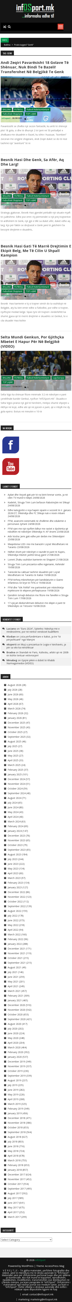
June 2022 (13, 920)
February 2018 (15, 1165)
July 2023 (12, 859)
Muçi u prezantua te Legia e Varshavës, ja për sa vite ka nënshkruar (36, 646)
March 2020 (14, 1047)
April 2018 (13, 1155)
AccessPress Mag (54, 1266)
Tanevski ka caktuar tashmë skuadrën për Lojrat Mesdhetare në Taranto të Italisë (34, 573)
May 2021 (13, 981)
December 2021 (16, 948)
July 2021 (12, 972)
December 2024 (16, 779)
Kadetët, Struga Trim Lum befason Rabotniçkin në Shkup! (39, 502)
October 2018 (15, 1127)
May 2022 (13, 925)
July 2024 (12, 802)
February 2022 (15, 939)
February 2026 (15, 713)
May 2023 (13, 868)
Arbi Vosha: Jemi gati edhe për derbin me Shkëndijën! (36, 536)
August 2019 (14, 1080)
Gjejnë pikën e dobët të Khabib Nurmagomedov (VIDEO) (31, 662)
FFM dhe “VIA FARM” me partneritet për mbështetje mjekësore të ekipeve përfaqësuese (36, 589)
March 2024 (14, 821)
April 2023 (13, 873)
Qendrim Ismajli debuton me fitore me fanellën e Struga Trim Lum (38, 597)
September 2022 (17, 906)
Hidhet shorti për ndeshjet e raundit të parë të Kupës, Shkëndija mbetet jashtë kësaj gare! (36, 553)
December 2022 (16, 892)
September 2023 (17, 849)
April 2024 (13, 816)
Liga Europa (58, 377)
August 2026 (14, 685)
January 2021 (15, 1000)
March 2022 (14, 934)
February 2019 (15, 1108)
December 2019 (16, 1061)
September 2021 (17, 962)
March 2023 (14, 878)
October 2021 (15, 958)
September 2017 (17, 1188)
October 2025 (15, 732)
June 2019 (13, 1089)
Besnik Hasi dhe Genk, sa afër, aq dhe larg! (32, 162)
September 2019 (17, 1075)
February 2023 (15, 882)
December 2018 (16, 1118)
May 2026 (13, 699)
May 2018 (13, 1151)
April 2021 (13, 986)
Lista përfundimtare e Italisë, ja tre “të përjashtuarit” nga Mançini (34, 638)
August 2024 (14, 798)
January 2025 (15, 774)
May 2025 (13, 755)
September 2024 (17, 793)
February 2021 (15, 995)
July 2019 (12, 1085)
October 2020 (15, 1014)
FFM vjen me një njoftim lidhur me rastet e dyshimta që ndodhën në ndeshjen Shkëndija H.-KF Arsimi (38, 530)
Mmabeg (12, 660)
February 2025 (15, 769)
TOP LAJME (31, 113)
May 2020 (13, 1038)
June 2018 (13, 1146)
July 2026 (12, 689)
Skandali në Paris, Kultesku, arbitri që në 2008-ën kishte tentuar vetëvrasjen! (38, 654)
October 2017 (15, 1184)
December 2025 (16, 722)
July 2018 (12, 1141)
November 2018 (16, 1122)
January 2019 (15, 1113)
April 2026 (13, 703)
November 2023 (16, 840)
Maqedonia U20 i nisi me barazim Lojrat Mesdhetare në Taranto (38, 545)
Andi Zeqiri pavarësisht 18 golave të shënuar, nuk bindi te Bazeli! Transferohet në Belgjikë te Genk (35, 67)
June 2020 (13, 1033)
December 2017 (16, 1174)
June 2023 (13, 863)
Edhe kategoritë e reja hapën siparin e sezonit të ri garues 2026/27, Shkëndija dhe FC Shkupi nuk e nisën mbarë (39, 512)
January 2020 (15, 1056)
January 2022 (15, 943)
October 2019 (15, 1071)
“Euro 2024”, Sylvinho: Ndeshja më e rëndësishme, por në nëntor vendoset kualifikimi (33, 630)
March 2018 (14, 1160)
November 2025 (16, 727)
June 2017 (13, 1202)
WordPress (28, 1266)
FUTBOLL (18, 109)
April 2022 (13, 929)
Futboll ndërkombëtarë (38, 109)
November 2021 (16, 953)
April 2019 (13, 1099)
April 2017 (13, 1212)
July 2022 (12, 915)
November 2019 (16, 1066)
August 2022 (14, 910)
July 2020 (12, 1028)
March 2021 (14, 991)
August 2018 (14, 1136)
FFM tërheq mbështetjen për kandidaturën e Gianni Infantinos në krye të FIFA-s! (35, 581)
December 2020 (16, 1005)
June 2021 (13, 976)
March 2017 (14, 1216)
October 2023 (15, 845)
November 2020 (16, 1009)
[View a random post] (4, 27)
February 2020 (15, 1052)
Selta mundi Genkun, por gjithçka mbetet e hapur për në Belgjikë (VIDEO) (32, 341)
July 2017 (12, 1198)
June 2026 (13, 694)
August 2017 (14, 1193)
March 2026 (14, 708)
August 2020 (14, 1023)
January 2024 (15, 830)
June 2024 (13, 807)
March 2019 (14, 1103)
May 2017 (13, 1207)
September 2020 (17, 1019)
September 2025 (17, 736)
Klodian (11, 636)
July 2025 (12, 746)
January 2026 (15, 718)
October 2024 (15, 788)
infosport (6, 118)
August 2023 (14, 854)
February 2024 (15, 826)
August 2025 (14, 741)
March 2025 (14, 765)
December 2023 (16, 835)
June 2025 (13, 750)
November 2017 (16, 1179)
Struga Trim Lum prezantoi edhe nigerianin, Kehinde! (36, 564)
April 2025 (13, 760)
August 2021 (14, 967)
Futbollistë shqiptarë (12, 113)
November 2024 (16, 783)
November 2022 (16, 896)
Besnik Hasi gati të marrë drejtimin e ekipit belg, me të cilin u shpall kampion (36, 250)
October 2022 (15, 901)
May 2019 (13, 1094)
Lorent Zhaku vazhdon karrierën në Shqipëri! (31, 559)
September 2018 (17, 1132)
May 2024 (13, 812)
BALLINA (7, 109)
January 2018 (15, 1169)
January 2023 (15, 887)
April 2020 (13, 1042)
